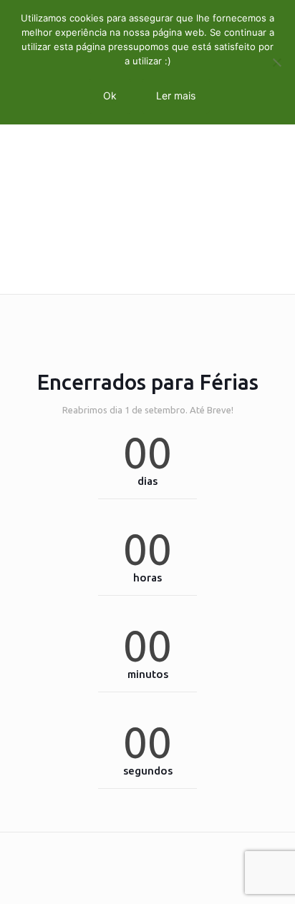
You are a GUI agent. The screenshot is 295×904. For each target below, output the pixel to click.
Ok (110, 95)
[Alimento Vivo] (147, 272)
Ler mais (175, 95)
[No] (277, 62)
